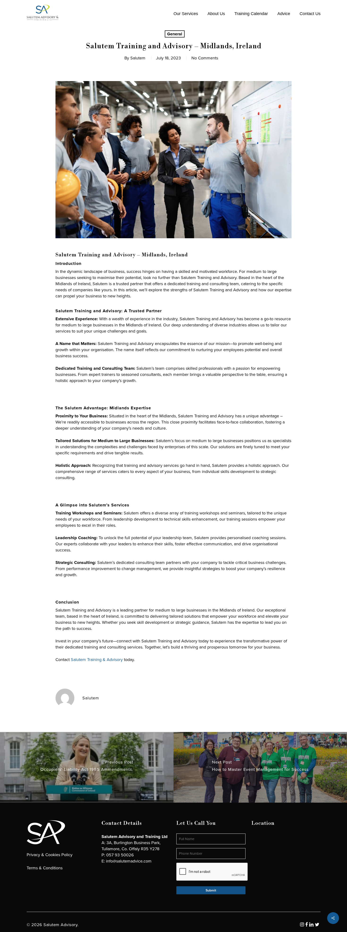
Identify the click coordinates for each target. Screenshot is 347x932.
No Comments (204, 58)
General (174, 34)
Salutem (137, 58)
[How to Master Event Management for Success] (260, 767)
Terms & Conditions (45, 868)
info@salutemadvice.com (129, 861)
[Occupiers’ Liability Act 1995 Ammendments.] (87, 767)
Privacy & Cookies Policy (49, 855)
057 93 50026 (120, 855)
